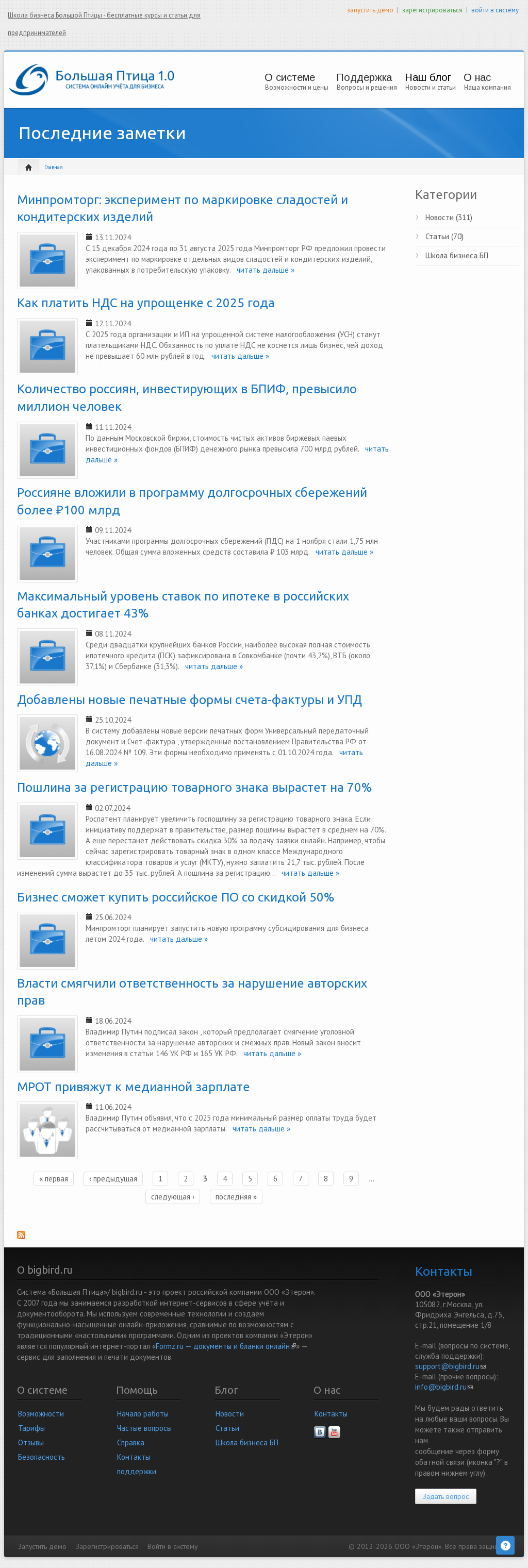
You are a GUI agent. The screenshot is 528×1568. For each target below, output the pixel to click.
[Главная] (91, 79)
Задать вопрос (446, 1496)
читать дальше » (262, 270)
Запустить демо (42, 1546)
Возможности (41, 1414)
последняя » (236, 1197)
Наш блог (428, 77)
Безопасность (41, 1457)
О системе (290, 77)
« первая (53, 1178)
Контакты (331, 1414)
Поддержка (364, 77)
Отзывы (31, 1442)
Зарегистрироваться (107, 1546)
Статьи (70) (444, 236)
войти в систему (495, 10)
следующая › (172, 1197)
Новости (230, 1414)
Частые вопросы (144, 1428)
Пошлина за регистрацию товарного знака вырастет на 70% (194, 787)
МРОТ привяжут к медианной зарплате (133, 1087)
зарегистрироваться (432, 10)
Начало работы (143, 1414)
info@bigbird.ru (444, 1387)
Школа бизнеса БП (456, 255)
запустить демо (370, 10)
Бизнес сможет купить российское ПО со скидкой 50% (176, 897)
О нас (477, 77)
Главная (53, 167)
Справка (130, 1442)
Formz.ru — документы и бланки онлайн (226, 1346)
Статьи (227, 1428)
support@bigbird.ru (450, 1366)
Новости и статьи (430, 87)
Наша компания (487, 87)
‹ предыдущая (113, 1178)
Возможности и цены (296, 87)
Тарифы (31, 1428)
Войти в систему (172, 1546)
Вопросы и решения (367, 87)
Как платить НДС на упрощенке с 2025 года (146, 303)
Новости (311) (448, 217)
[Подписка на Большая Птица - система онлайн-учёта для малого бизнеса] (204, 1238)
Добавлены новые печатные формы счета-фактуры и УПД (189, 700)
